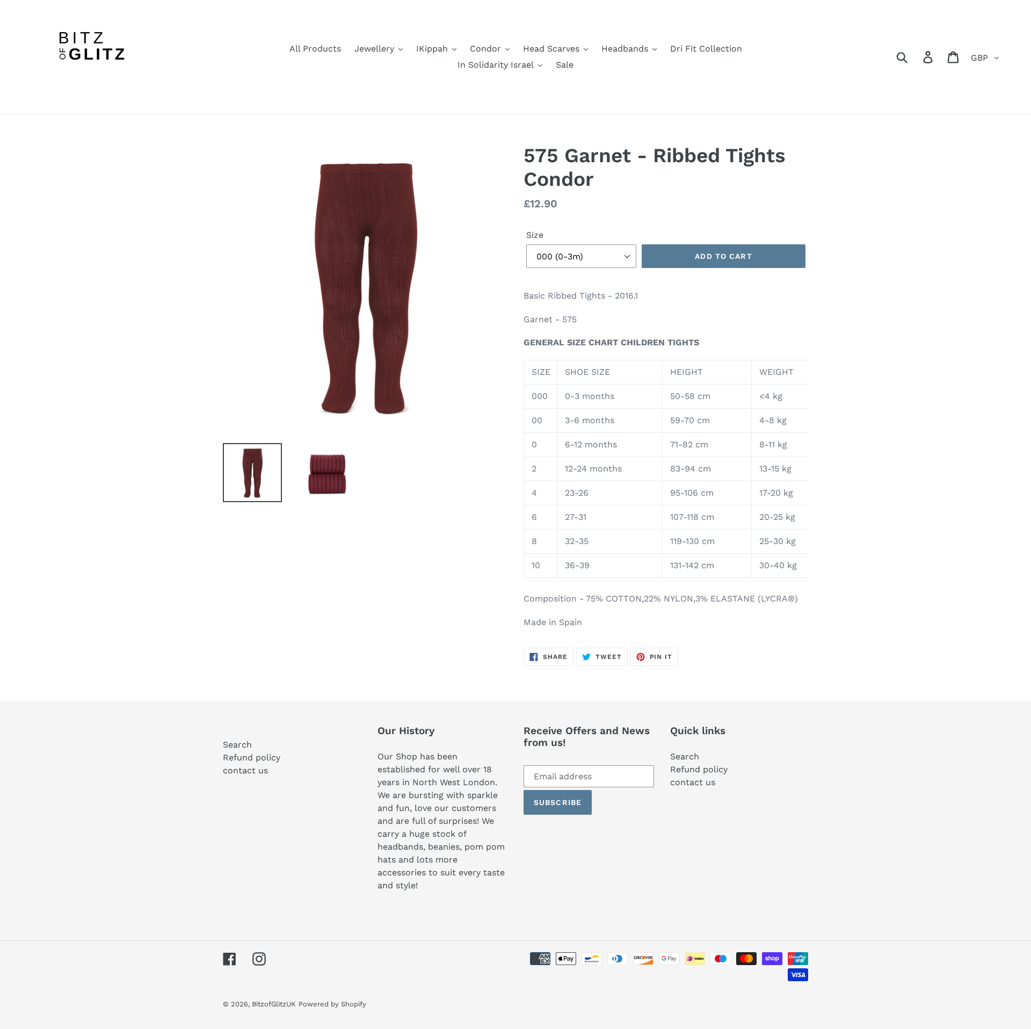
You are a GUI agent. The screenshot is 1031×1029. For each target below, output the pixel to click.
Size (534, 235)
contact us (245, 770)
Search (237, 745)
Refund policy (251, 757)
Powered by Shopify (332, 1004)
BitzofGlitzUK (274, 1004)
